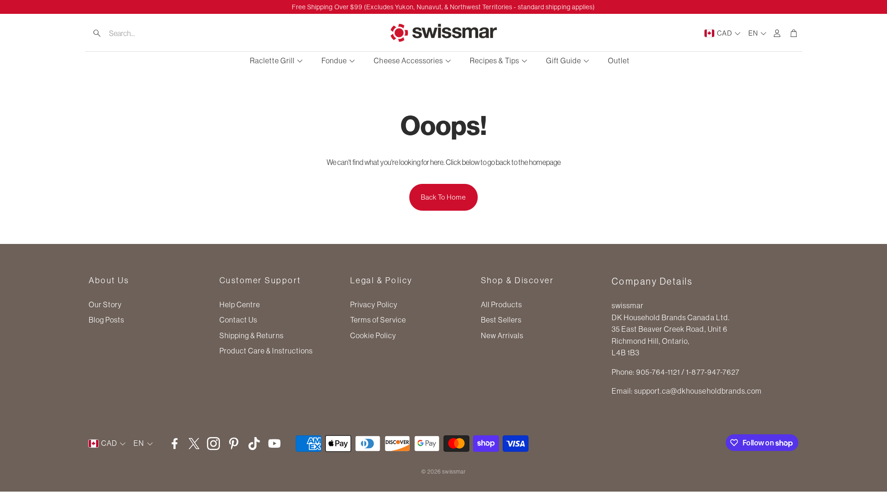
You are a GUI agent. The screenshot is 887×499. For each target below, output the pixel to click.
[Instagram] (213, 443)
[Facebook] (174, 443)
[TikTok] (254, 443)
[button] (144, 33)
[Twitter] (194, 443)
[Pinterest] (233, 443)
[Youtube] (274, 443)
